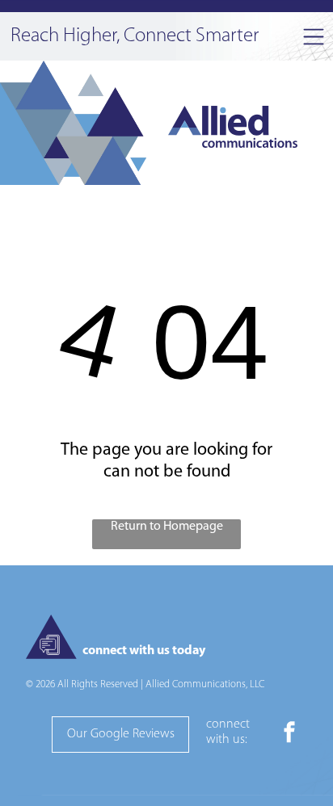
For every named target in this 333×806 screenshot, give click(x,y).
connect (228, 724)
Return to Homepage (167, 526)
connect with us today (143, 650)
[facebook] (289, 734)
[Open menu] (313, 37)
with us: (226, 739)
